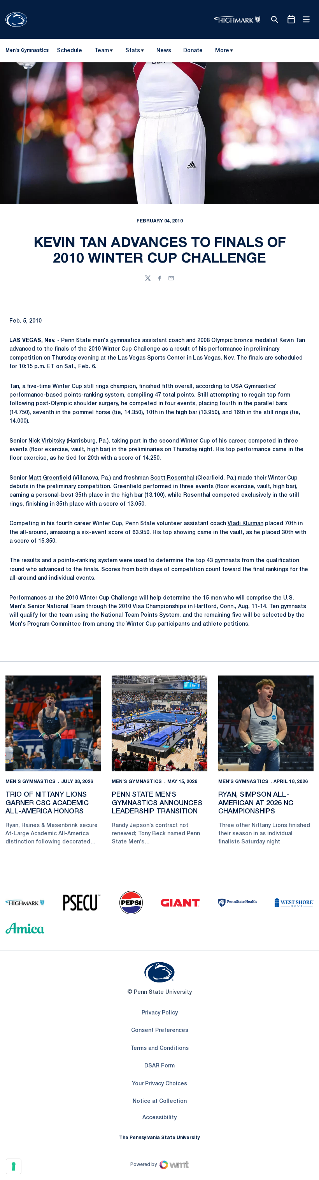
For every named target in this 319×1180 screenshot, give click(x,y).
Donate (193, 52)
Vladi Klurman (245, 523)
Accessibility (159, 1117)
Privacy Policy (160, 1013)
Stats (132, 50)
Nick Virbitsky (46, 441)
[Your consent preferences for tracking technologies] (13, 1166)
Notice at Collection (160, 1101)
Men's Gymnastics (30, 782)
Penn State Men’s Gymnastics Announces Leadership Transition (157, 803)
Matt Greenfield (49, 478)
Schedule (69, 50)
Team (102, 50)
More (222, 50)
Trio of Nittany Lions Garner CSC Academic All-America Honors (47, 803)
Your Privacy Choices (159, 1084)
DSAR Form (159, 1066)
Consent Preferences (159, 1030)
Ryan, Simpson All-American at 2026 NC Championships (255, 803)
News (163, 50)
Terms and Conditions (159, 1048)
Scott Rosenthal (172, 478)
